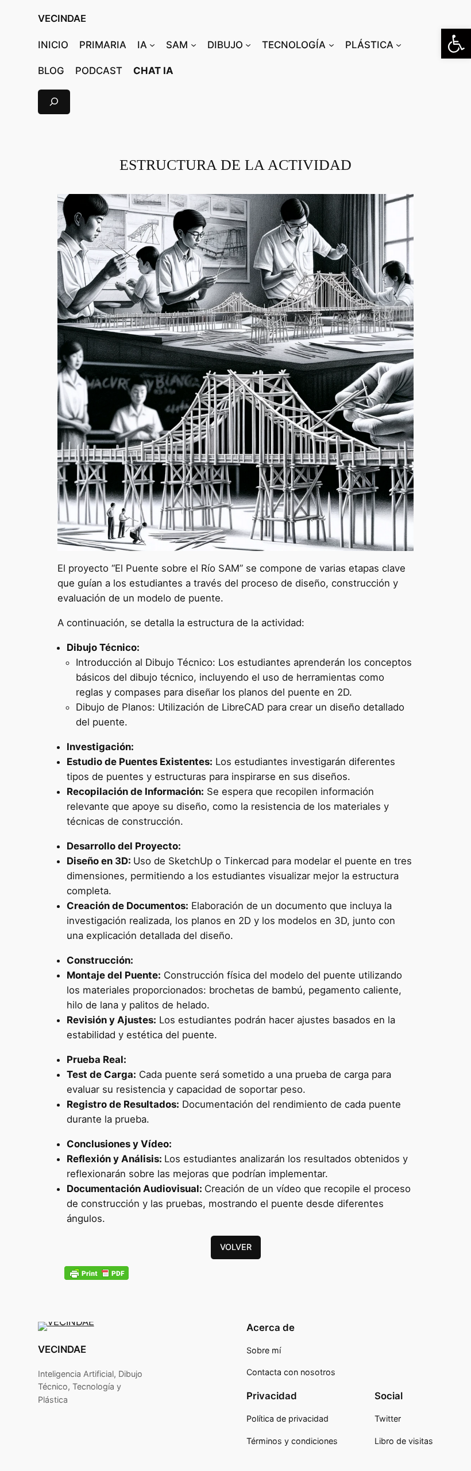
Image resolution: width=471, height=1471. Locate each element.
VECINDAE (62, 18)
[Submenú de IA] (152, 45)
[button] (456, 44)
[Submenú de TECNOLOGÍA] (331, 45)
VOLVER (236, 1247)
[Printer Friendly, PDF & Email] (96, 1273)
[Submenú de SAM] (193, 45)
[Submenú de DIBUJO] (248, 45)
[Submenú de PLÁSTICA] (398, 45)
